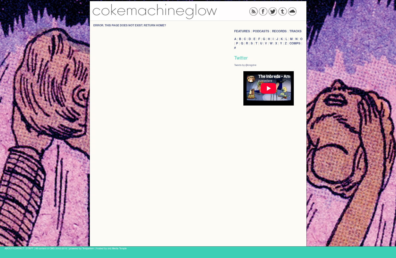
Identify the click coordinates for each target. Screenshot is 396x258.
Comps (294, 43)
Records (279, 31)
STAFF (29, 248)
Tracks (295, 31)
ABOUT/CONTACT (14, 248)
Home (160, 25)
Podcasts (261, 31)
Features (242, 31)
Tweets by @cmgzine (245, 65)
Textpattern (88, 248)
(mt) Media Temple (117, 248)
